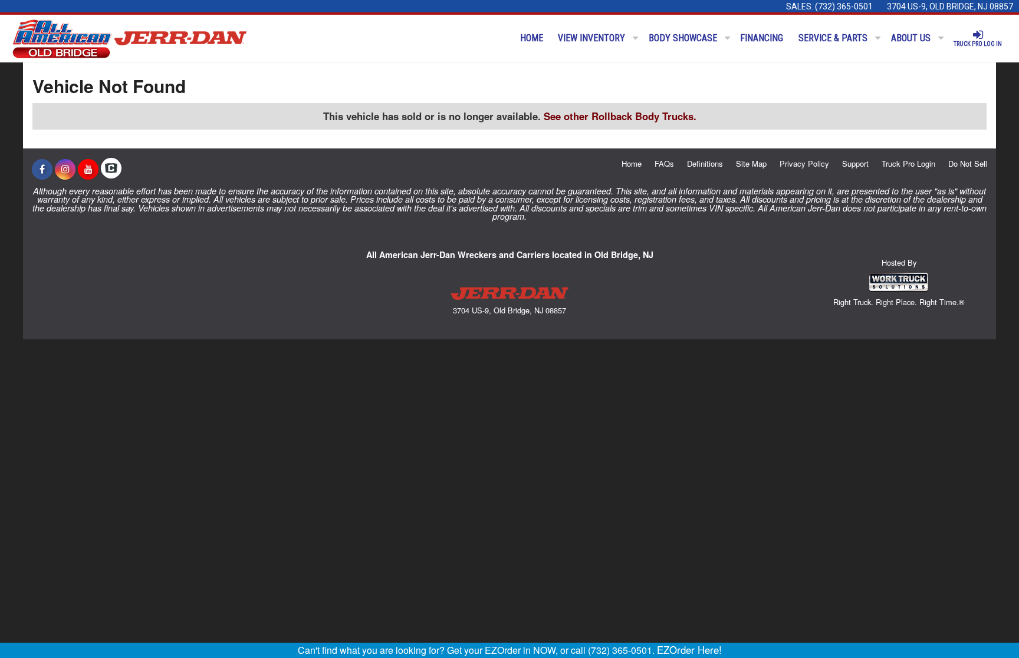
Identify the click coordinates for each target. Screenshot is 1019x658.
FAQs (664, 163)
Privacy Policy (804, 163)
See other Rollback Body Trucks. (620, 116)
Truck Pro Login (908, 163)
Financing (761, 38)
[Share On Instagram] (65, 169)
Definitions (705, 163)
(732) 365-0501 (844, 6)
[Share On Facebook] (42, 169)
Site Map (751, 163)
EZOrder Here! (689, 650)
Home (531, 38)
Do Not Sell (967, 163)
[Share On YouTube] (88, 169)
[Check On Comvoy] (111, 169)
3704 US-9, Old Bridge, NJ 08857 (950, 6)
